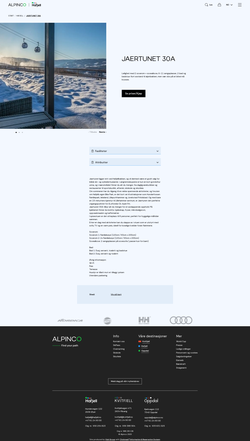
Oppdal (145, 350)
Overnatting (119, 349)
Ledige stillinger (183, 349)
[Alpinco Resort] (17, 4)
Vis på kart (116, 294)
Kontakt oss (119, 341)
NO (228, 5)
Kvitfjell (146, 341)
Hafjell (144, 346)
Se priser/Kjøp (133, 93)
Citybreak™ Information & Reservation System (140, 439)
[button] (16, 132)
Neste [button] (102, 132)
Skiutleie (117, 356)
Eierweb (180, 360)
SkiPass (116, 345)
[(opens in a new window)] (70, 320)
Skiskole (117, 352)
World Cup (181, 341)
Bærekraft (181, 364)
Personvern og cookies (187, 352)
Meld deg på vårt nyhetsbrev (125, 381)
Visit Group (110, 439)
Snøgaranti (181, 367)
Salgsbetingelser (184, 356)
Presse (179, 345)
